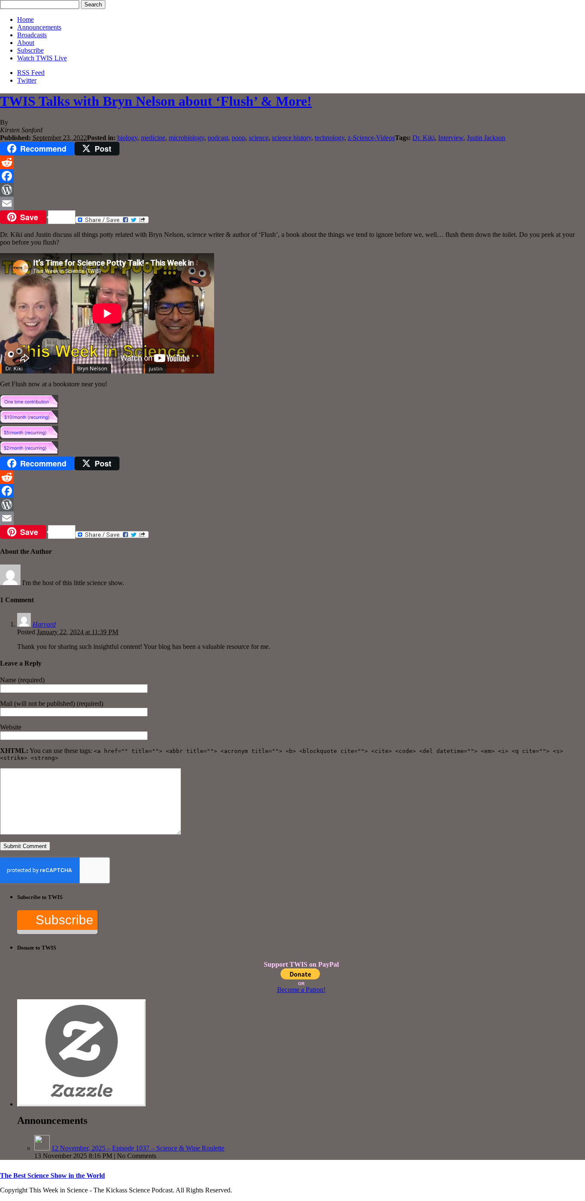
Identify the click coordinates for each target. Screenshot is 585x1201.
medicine (153, 137)
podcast (218, 137)
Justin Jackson (486, 137)
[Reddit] (292, 162)
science (259, 137)
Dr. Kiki (423, 137)
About (25, 42)
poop (238, 137)
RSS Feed (31, 72)
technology (329, 137)
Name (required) (22, 680)
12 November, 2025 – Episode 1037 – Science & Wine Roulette (137, 1148)
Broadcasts (32, 35)
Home (25, 19)
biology (127, 137)
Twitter (26, 80)
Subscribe (30, 50)
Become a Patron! (301, 989)
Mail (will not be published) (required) (51, 703)
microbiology (186, 137)
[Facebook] (292, 176)
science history (291, 137)
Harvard (44, 624)
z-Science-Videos (371, 137)
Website (10, 727)
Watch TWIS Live (42, 58)
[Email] (292, 203)
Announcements (39, 27)
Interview (450, 137)
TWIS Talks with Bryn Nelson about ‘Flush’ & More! (156, 101)
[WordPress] (292, 190)
